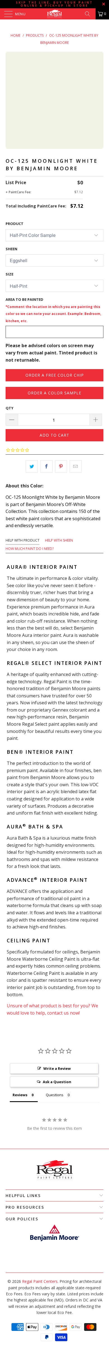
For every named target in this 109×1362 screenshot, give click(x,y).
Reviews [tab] (20, 1094)
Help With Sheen (59, 540)
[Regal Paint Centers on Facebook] (51, 1264)
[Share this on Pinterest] (61, 466)
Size (9, 274)
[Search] (89, 13)
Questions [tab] (54, 1094)
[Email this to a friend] (76, 466)
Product (14, 223)
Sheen (11, 248)
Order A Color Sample (54, 392)
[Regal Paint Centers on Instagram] (57, 1264)
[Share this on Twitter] (32, 466)
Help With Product (22, 540)
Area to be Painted (53, 310)
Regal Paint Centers (40, 1281)
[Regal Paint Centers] (54, 13)
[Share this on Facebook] (46, 466)
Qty (9, 407)
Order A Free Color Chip (54, 375)
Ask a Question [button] (57, 1081)
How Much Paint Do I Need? (30, 548)
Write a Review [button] (57, 1068)
